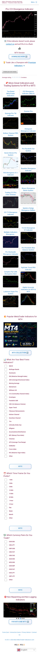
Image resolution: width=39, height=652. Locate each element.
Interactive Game (15, 632)
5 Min (10, 487)
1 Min (10, 480)
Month (11, 514)
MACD (11, 366)
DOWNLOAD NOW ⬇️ (19, 57)
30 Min (11, 497)
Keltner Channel (14, 414)
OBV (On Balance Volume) (17, 404)
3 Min (10, 483)
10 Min (11, 490)
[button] (4, 610)
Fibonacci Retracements (16, 411)
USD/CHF (12, 552)
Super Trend (13, 407)
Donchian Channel (15, 418)
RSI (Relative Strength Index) (18, 376)
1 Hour (11, 500)
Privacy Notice (26, 632)
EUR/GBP (12, 566)
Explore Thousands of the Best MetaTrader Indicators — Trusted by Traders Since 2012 (12, 2)
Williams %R (13, 390)
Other (11, 456)
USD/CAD (12, 555)
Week (10, 511)
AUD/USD (12, 559)
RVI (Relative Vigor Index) (17, 453)
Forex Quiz (5, 632)
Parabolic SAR (13, 400)
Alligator (11, 428)
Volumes (12, 439)
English (23, 650)
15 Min (11, 494)
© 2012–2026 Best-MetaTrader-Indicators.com (19, 640)
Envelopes (12, 397)
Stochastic (12, 373)
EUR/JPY (12, 573)
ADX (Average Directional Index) (19, 380)
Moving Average (14, 383)
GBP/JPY (12, 576)
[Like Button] (19, 48)
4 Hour (11, 504)
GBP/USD (12, 548)
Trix (10, 421)
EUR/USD (12, 541)
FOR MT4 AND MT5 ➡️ (20, 622)
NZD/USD (12, 562)
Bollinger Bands (14, 369)
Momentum (12, 387)
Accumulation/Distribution (17, 432)
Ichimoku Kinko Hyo (15, 425)
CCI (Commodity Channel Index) (19, 394)
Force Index (12, 449)
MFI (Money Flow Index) (16, 435)
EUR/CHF (12, 569)
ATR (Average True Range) (17, 442)
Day (10, 507)
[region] (20, 611)
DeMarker (12, 446)
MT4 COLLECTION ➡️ (20, 353)
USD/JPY (12, 545)
